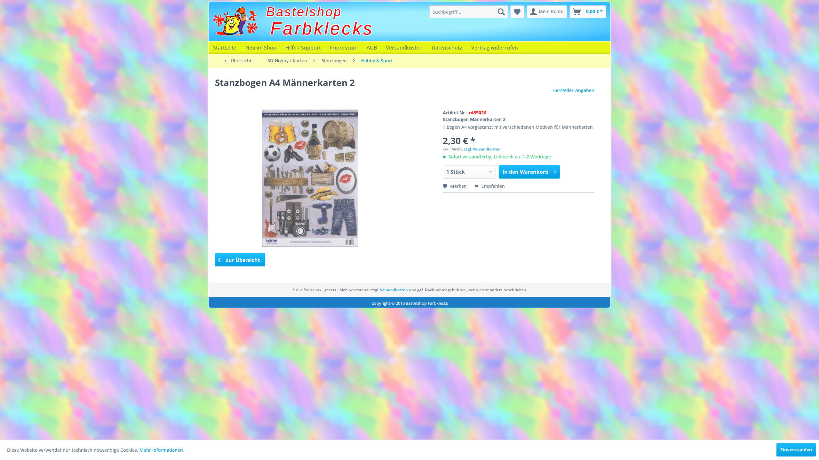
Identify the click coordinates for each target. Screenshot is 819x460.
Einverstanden (796, 450)
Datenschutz (447, 47)
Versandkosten (404, 47)
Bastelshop (304, 12)
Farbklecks (322, 28)
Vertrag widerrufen (494, 47)
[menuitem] (468, 11)
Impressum (344, 47)
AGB (372, 47)
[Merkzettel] (517, 11)
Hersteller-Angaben (573, 90)
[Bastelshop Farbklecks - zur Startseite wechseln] (235, 21)
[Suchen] (501, 11)
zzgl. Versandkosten (482, 149)
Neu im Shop (260, 47)
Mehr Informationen (161, 450)
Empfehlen (492, 186)
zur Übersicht (242, 260)
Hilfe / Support (303, 47)
